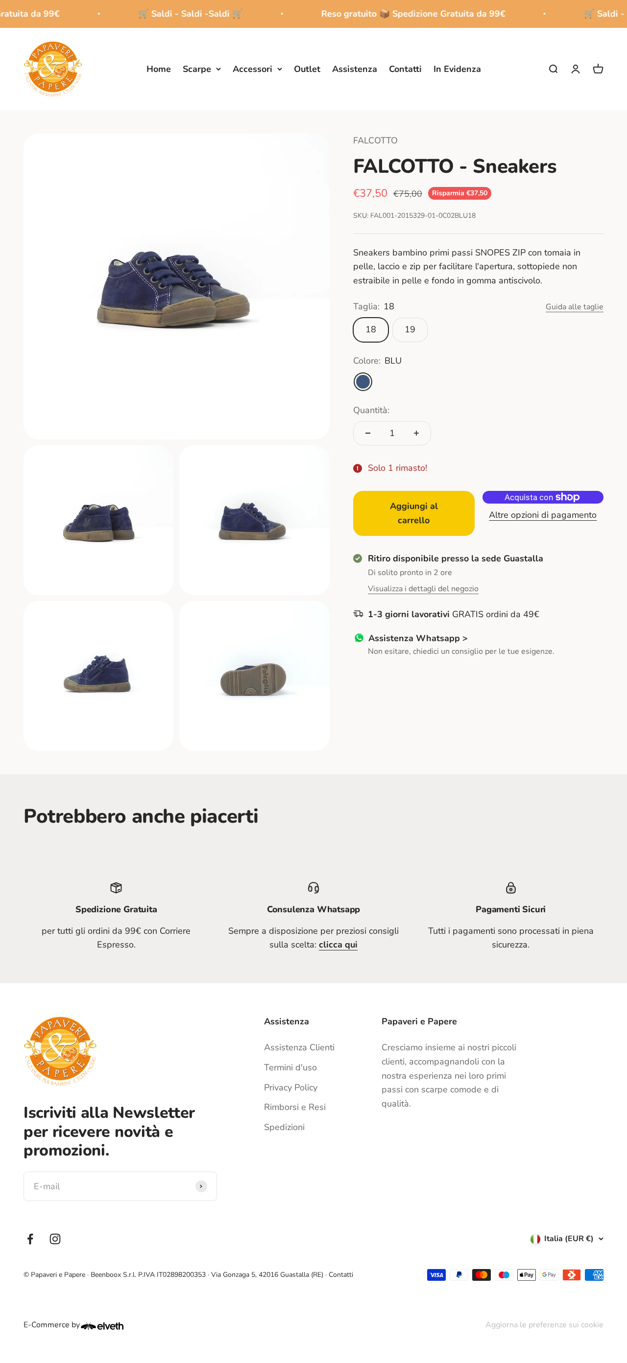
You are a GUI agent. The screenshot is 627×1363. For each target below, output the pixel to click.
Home (158, 68)
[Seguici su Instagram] (55, 1239)
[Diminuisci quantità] (368, 433)
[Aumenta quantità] (416, 433)
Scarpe (197, 68)
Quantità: (371, 410)
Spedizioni (284, 1127)
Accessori (252, 68)
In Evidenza (457, 68)
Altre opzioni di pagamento (543, 515)
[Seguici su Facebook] (30, 1239)
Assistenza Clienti (299, 1047)
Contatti (405, 68)
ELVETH (115, 1326)
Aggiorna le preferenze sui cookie (544, 1324)
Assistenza (354, 68)
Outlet (307, 68)
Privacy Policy (290, 1087)
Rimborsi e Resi (295, 1107)
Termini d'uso (290, 1067)
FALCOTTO (375, 140)
